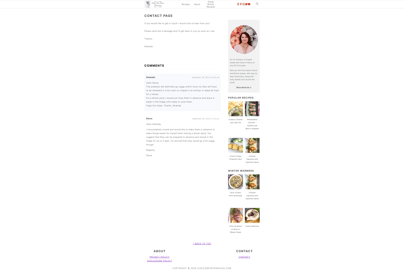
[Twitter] (246, 4)
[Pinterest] (240, 4)
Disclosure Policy (159, 261)
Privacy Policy (159, 257)
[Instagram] (243, 4)
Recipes (186, 4)
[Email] (249, 4)
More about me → (243, 87)
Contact (244, 257)
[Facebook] (238, 4)
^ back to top (202, 243)
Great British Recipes (211, 4)
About (197, 4)
